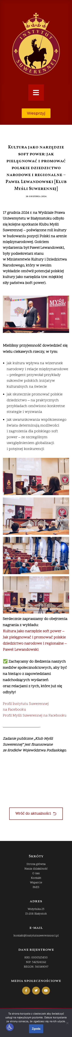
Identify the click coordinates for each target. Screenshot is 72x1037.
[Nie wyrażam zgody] (67, 1023)
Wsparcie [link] (36, 883)
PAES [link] (36, 887)
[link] (10, 1027)
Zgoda (36, 1028)
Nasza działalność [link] (36, 869)
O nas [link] (36, 874)
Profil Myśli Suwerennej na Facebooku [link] (34, 715)
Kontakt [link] (36, 878)
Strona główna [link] (36, 864)
